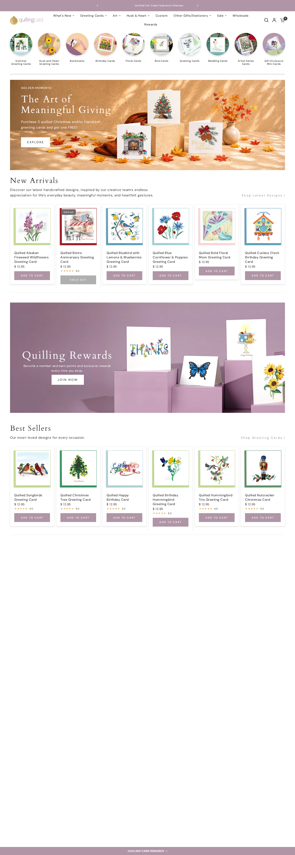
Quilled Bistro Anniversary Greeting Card (77, 257)
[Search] (266, 20)
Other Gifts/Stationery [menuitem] (191, 16)
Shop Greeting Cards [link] (262, 438)
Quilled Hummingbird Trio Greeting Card (216, 497)
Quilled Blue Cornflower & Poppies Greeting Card (170, 257)
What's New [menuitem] (62, 16)
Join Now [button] (68, 380)
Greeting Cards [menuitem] (92, 16)
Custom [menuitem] (162, 16)
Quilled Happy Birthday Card (118, 497)
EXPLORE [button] (35, 142)
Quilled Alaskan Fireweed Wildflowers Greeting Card (31, 257)
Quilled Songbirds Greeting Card (28, 497)
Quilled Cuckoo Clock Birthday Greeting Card (262, 257)
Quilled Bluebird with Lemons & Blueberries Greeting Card (124, 257)
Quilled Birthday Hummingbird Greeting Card (165, 499)
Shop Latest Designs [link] (262, 195)
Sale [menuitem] (220, 16)
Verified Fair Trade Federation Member (147, 5)
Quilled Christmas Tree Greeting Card (75, 497)
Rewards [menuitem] (151, 24)
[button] (147, 851)
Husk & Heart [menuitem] (136, 16)
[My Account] (274, 20)
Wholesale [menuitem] (241, 16)
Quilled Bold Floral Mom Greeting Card (214, 255)
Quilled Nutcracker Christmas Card (259, 497)
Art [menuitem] (115, 16)
